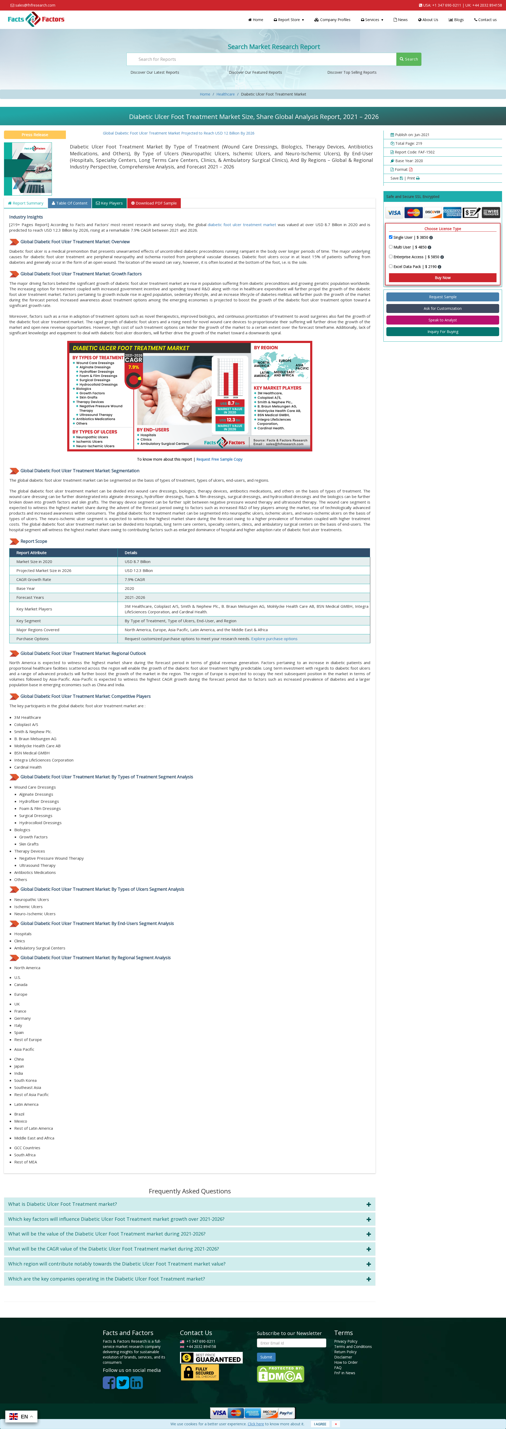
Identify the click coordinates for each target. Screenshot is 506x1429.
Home (257, 19)
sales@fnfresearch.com (35, 5)
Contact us (487, 19)
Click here (256, 1423)
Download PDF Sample (156, 203)
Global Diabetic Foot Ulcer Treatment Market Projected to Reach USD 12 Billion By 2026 (153, 133)
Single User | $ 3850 (411, 237)
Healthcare (225, 94)
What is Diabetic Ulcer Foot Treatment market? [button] (62, 1204)
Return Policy (345, 1351)
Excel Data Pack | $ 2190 (415, 266)
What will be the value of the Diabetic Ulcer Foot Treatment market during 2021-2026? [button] (107, 1234)
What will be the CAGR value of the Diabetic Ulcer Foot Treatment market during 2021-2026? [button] (113, 1249)
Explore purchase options (274, 638)
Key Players (111, 203)
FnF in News (344, 1372)
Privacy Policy (345, 1341)
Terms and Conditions (353, 1346)
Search (411, 59)
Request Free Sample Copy (219, 459)
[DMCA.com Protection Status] (280, 1373)
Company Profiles (335, 19)
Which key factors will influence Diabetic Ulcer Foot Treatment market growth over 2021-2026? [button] (116, 1219)
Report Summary (27, 203)
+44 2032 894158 (487, 5)
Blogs (458, 19)
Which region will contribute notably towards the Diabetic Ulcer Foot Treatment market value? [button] (117, 1264)
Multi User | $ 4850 (410, 247)
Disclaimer (343, 1357)
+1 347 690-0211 (446, 5)
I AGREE (320, 1424)
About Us (429, 19)
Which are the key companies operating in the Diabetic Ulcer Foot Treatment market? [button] (106, 1279)
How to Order (346, 1362)
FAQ (338, 1367)
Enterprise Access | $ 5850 (416, 256)
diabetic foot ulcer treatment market (242, 224)
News (402, 19)
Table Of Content (71, 203)
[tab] (189, 1204)
